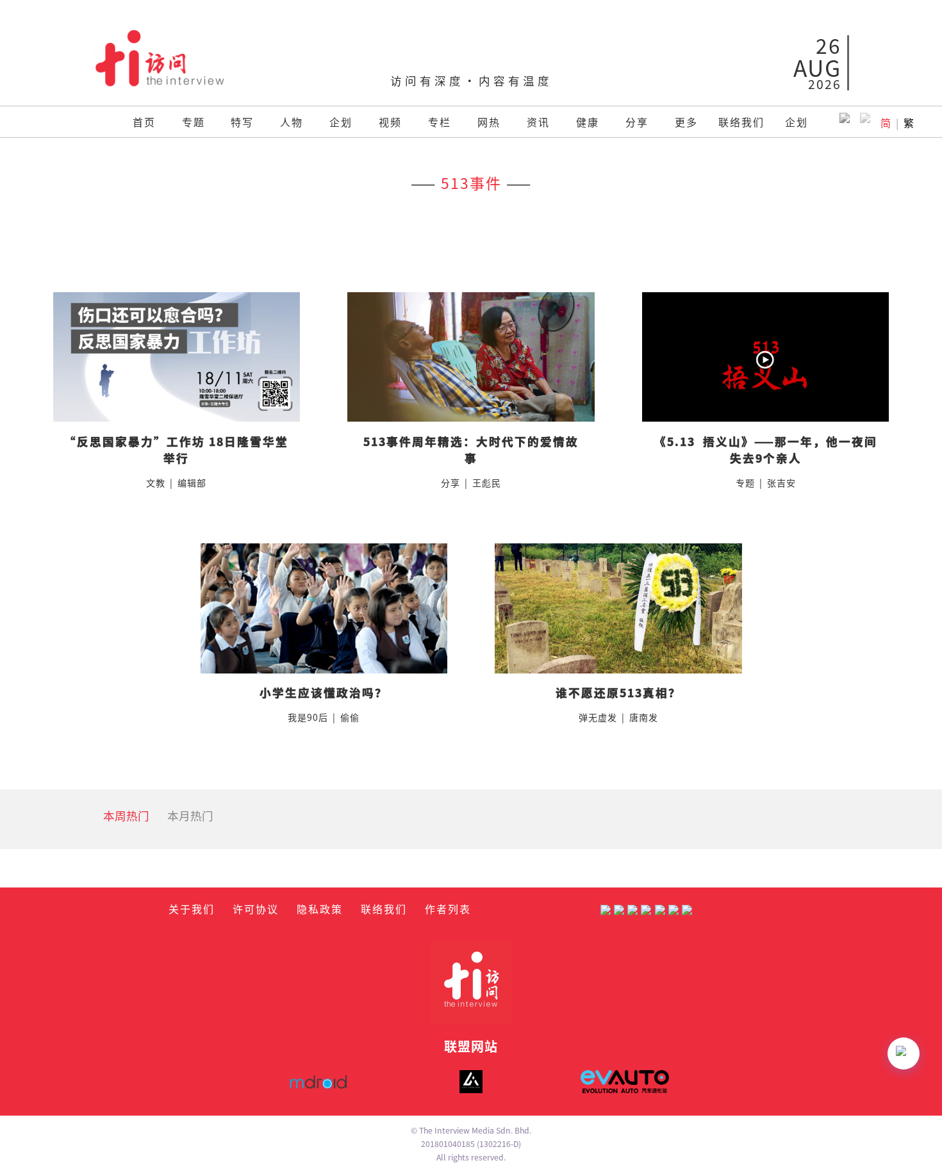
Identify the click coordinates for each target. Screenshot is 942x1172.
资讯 (538, 121)
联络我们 (741, 121)
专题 (193, 121)
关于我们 (192, 908)
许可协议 (256, 908)
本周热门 (126, 815)
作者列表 (448, 908)
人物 (291, 121)
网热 (488, 121)
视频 (390, 121)
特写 (242, 121)
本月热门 (190, 815)
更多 (686, 121)
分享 (637, 121)
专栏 (439, 121)
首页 (144, 121)
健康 (587, 121)
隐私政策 (320, 908)
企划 (340, 121)
